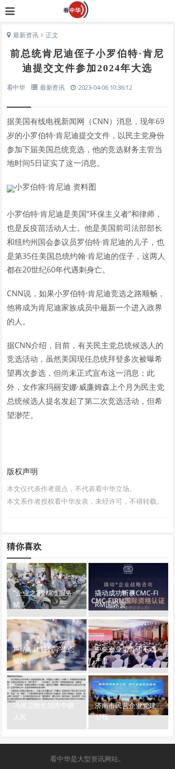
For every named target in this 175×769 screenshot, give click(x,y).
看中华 (88, 9)
